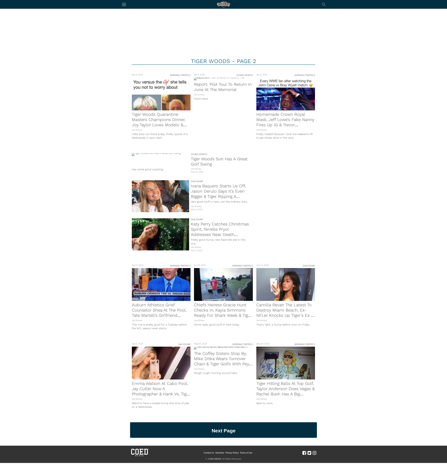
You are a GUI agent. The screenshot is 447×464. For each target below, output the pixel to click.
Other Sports (244, 75)
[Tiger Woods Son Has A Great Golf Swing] (160, 154)
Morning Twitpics (180, 75)
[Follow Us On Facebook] (304, 452)
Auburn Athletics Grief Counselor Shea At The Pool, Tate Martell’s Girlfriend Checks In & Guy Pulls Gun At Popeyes (160, 315)
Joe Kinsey (137, 130)
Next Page (224, 430)
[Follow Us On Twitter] (309, 452)
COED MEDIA (214, 459)
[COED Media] (139, 456)
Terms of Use (246, 453)
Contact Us (209, 453)
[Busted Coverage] (223, 4)
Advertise (219, 453)
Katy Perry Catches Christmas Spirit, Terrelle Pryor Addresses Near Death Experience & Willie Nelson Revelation (220, 234)
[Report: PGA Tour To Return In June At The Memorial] (223, 79)
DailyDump (197, 181)
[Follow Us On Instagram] (314, 452)
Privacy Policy (232, 453)
